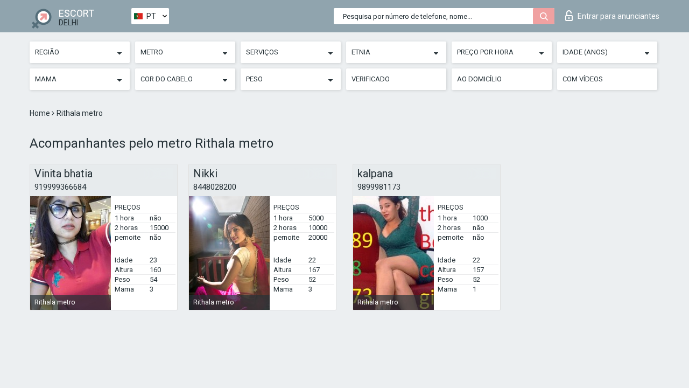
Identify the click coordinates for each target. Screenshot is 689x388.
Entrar (618, 16)
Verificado (370, 79)
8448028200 (214, 187)
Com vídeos (583, 79)
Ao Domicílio (479, 79)
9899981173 (378, 187)
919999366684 (60, 187)
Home (41, 113)
